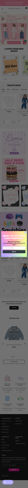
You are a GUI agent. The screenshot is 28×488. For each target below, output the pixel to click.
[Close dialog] (25, 233)
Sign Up (14, 251)
